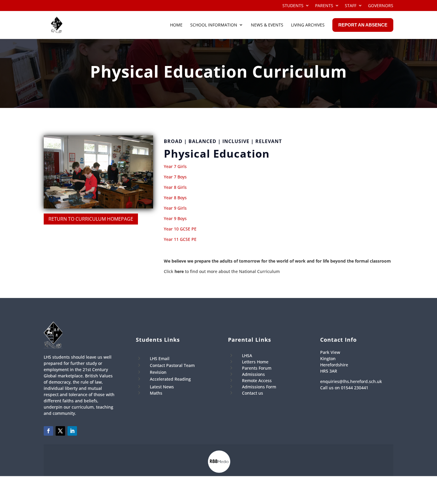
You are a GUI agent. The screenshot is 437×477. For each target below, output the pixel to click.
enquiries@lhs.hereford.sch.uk (351, 381)
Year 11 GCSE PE (180, 239)
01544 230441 (354, 387)
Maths (156, 393)
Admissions (253, 374)
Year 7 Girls (175, 166)
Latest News (162, 387)
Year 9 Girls (175, 208)
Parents (324, 5)
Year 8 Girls (175, 187)
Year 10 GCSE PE (180, 229)
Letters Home (255, 362)
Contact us (252, 393)
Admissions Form (259, 387)
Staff (350, 5)
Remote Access (257, 380)
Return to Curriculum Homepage (90, 219)
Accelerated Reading (170, 379)
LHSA (247, 355)
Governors (380, 5)
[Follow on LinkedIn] (72, 431)
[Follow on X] (60, 431)
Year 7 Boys (175, 177)
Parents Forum (256, 368)
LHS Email (159, 358)
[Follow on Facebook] (48, 431)
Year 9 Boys (175, 218)
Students (293, 5)
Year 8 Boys (175, 197)
